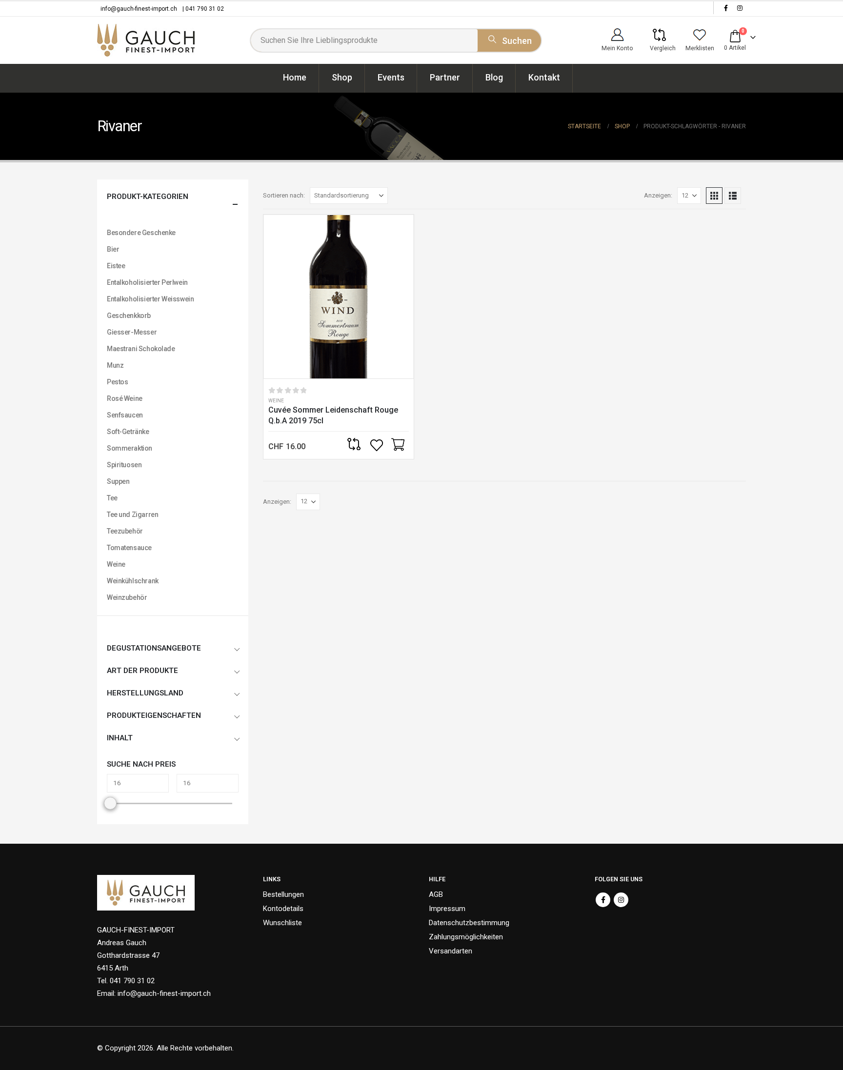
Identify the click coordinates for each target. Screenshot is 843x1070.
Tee (112, 498)
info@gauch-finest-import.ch (138, 8)
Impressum (447, 908)
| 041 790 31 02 (203, 8)
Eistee (116, 266)
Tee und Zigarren (132, 514)
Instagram (621, 899)
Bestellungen (283, 894)
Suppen (118, 481)
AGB (436, 894)
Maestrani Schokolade (141, 349)
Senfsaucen (125, 415)
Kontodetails (283, 908)
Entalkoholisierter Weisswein (150, 299)
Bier (113, 249)
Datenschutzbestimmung (469, 922)
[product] (338, 296)
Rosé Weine (124, 398)
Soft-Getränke (128, 432)
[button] (714, 195)
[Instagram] (739, 7)
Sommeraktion (129, 448)
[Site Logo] (146, 40)
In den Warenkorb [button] (397, 445)
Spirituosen (124, 465)
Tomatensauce (129, 548)
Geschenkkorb (129, 315)
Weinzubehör (127, 597)
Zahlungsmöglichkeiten (466, 936)
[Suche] (509, 39)
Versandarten (450, 951)
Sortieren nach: (284, 195)
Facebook (603, 899)
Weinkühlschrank (133, 581)
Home (294, 77)
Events (391, 77)
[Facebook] (726, 7)
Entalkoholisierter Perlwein (147, 282)
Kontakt (544, 77)
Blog (494, 77)
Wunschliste (282, 922)
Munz (115, 365)
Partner (445, 77)
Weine (276, 400)
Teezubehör (125, 531)
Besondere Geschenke (141, 233)
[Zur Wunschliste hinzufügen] (377, 445)
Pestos (117, 382)
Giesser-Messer (132, 332)
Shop (342, 77)
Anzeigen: (658, 195)
